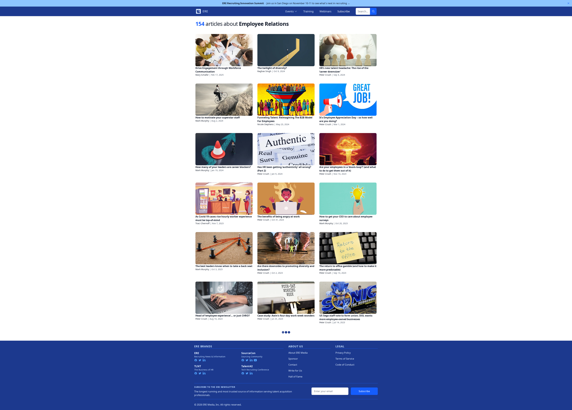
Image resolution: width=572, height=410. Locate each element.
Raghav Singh (264, 71)
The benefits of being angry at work (278, 216)
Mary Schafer (202, 74)
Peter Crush (325, 74)
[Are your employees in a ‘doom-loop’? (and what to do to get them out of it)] (348, 149)
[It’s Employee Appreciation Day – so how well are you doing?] (348, 100)
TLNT (197, 366)
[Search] (373, 11)
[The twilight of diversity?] (286, 50)
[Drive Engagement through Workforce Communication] (224, 50)
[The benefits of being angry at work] (286, 199)
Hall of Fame (295, 376)
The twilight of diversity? (272, 68)
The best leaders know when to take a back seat (223, 266)
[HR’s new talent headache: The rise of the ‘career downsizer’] (348, 50)
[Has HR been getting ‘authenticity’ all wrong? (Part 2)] (286, 149)
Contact (292, 364)
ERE (196, 353)
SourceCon (248, 353)
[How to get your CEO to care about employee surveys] (348, 199)
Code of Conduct (344, 364)
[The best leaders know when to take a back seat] (224, 248)
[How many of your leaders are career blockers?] (224, 149)
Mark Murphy (202, 120)
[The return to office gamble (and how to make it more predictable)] (348, 248)
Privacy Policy (343, 352)
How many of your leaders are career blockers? (223, 167)
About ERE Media (298, 352)
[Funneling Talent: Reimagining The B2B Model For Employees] (286, 100)
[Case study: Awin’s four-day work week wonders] (286, 298)
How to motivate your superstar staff (217, 117)
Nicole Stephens (265, 124)
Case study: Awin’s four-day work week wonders (285, 315)
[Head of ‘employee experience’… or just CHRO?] (224, 298)
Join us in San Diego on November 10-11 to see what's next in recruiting (286, 3)
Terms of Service (344, 358)
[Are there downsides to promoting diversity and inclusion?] (286, 248)
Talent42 (247, 366)
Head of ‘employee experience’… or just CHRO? (222, 315)
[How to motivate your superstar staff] (224, 100)
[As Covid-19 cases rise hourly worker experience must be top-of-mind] (224, 199)
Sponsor (293, 358)
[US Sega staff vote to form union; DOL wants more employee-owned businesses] (348, 298)
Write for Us (295, 370)
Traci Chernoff (202, 223)
